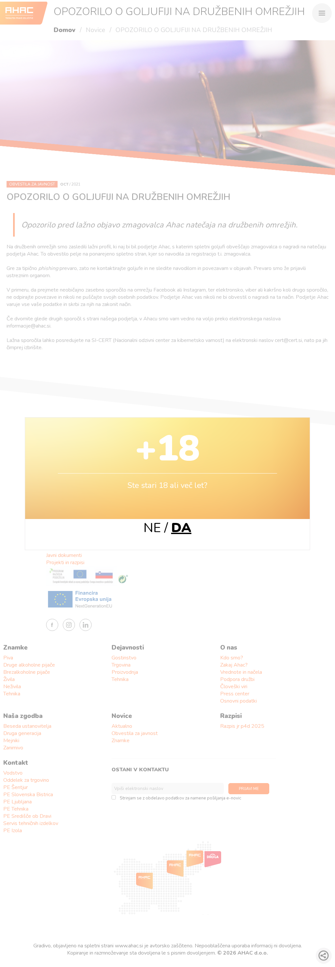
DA (181, 528)
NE (152, 528)
